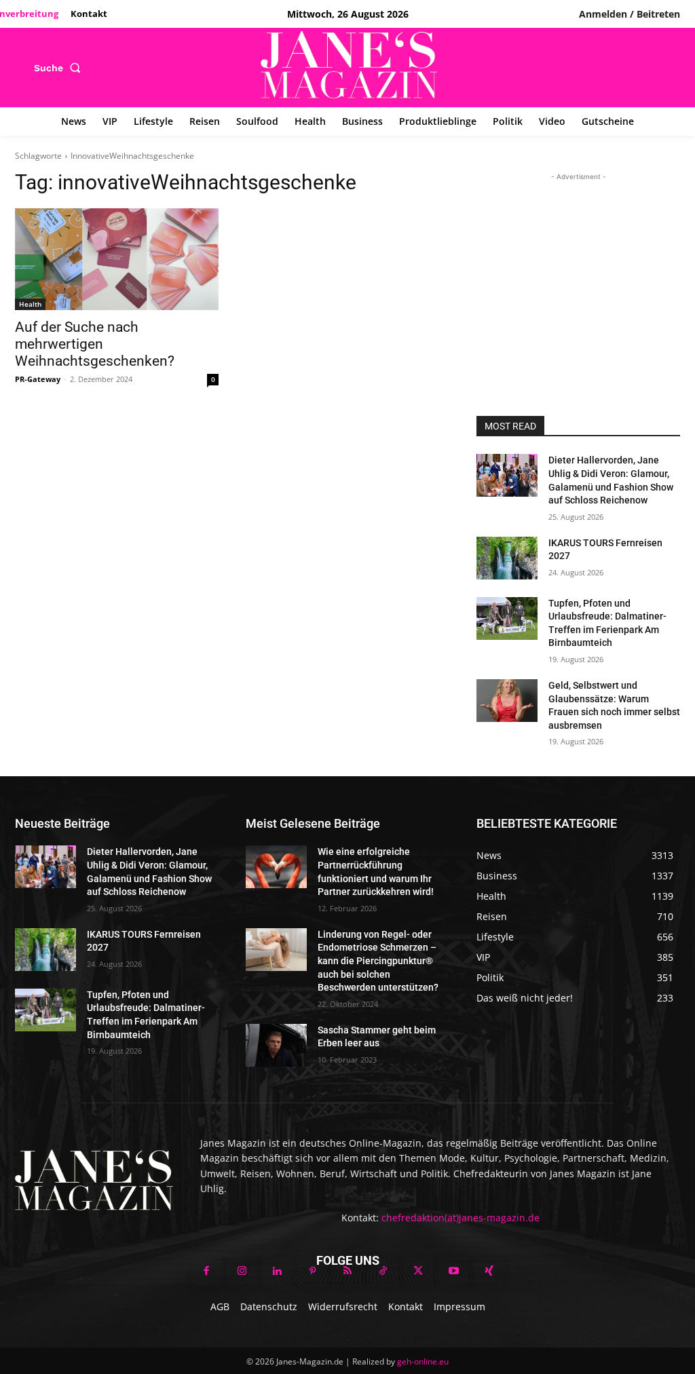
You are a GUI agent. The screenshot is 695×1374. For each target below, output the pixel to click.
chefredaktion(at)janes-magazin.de (460, 1217)
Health (30, 304)
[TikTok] (383, 1271)
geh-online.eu (423, 1361)
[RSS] (347, 1271)
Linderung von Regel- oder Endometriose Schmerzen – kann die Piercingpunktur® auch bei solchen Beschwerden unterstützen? (379, 961)
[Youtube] (453, 1271)
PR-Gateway (37, 379)
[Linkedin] (277, 1271)
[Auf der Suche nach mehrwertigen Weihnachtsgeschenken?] (117, 259)
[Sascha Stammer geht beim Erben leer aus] (276, 1045)
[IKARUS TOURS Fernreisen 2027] (507, 558)
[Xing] (488, 1271)
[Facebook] (206, 1271)
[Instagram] (241, 1271)
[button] (60, 68)
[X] (418, 1271)
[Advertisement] (578, 269)
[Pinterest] (312, 1271)
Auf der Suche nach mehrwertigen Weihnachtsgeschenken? (94, 344)
